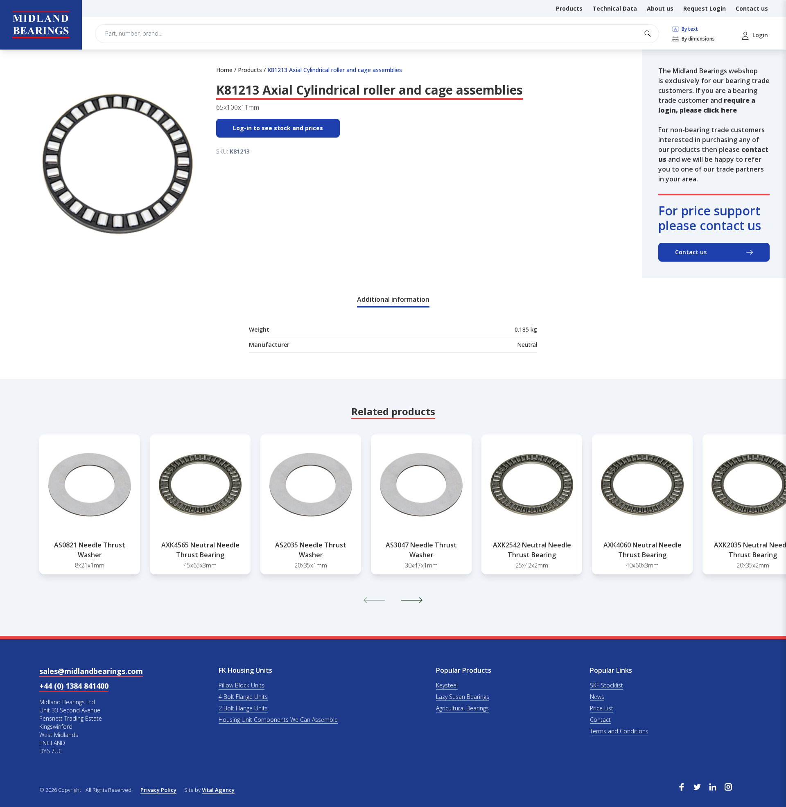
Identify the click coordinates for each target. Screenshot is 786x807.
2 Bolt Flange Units (243, 708)
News (597, 697)
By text (689, 29)
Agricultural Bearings (462, 708)
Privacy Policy (158, 789)
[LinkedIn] (712, 786)
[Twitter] (697, 786)
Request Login (704, 8)
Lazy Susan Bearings (462, 697)
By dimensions (697, 39)
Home (224, 70)
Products (569, 8)
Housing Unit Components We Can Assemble (278, 719)
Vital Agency (218, 789)
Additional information (393, 299)
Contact (600, 719)
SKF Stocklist (606, 685)
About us (660, 8)
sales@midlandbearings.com (91, 671)
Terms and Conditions (619, 731)
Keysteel (447, 685)
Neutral (527, 344)
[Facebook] (681, 786)
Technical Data (614, 8)
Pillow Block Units (241, 685)
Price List (601, 708)
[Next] (411, 600)
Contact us (752, 8)
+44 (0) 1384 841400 (73, 686)
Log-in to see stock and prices (278, 128)
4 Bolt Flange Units (243, 697)
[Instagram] (728, 786)
